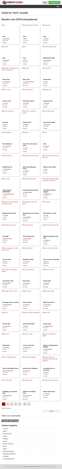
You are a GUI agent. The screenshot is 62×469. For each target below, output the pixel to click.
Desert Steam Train (49, 391)
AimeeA (26, 103)
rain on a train (6, 101)
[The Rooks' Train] (31, 384)
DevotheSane (7, 169)
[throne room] (51, 317)
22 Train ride (6, 324)
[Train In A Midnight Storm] (11, 361)
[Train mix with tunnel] (11, 115)
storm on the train (28, 345)
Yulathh (6, 215)
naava (26, 147)
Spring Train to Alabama (30, 368)
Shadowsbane (8, 395)
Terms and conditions (18, 466)
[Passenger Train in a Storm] (11, 295)
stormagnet (7, 81)
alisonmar (27, 304)
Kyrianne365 (27, 238)
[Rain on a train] (11, 94)
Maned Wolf (7, 283)
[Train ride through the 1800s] (31, 29)
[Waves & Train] (31, 295)
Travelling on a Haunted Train (9, 392)
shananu (26, 171)
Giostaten (6, 347)
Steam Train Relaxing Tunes (29, 167)
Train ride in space (28, 101)
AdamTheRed (28, 192)
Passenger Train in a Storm (10, 302)
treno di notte (6, 259)
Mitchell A (6, 60)
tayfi (46, 169)
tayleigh (47, 103)
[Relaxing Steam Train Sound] (31, 160)
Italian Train (6, 345)
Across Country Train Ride (51, 259)
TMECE (26, 124)
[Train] (51, 137)
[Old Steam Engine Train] (51, 51)
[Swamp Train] (51, 72)
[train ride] (11, 317)
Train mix (5, 122)
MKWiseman (48, 194)
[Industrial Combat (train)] (31, 183)
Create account (54, 2)
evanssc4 (27, 261)
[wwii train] (11, 51)
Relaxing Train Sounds (9, 213)
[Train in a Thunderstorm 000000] (51, 338)
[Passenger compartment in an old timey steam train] (11, 72)
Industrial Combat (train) (30, 190)
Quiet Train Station (29, 324)
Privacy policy (8, 466)
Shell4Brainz (27, 347)
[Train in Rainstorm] (31, 229)
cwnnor (47, 372)
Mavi (5, 124)
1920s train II (27, 122)
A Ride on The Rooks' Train (29, 392)
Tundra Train (47, 281)
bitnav (5, 261)
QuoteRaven (48, 60)
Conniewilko (7, 146)
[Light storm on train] (51, 274)
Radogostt (48, 124)
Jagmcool (47, 240)
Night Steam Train (48, 302)
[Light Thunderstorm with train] (51, 229)
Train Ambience (7, 144)
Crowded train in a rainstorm (49, 369)
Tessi (25, 60)
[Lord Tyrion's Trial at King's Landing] (11, 274)
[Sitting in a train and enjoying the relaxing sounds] (11, 206)
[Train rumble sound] (51, 115)
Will (25, 38)
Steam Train (6, 79)
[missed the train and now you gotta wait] (51, 160)
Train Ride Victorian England (49, 190)
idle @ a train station (49, 167)
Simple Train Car (7, 167)
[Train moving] (11, 183)
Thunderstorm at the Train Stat (31, 214)
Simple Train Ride (28, 259)
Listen (5, 33)
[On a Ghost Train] (11, 384)
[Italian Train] (11, 338)
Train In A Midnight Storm (10, 368)
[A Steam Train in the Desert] (51, 384)
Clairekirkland (8, 304)
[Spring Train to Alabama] (31, 361)
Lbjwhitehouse (49, 326)
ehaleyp (47, 146)
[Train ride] (31, 137)
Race (46, 81)
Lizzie (46, 215)
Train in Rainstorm (28, 236)
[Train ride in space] (31, 94)
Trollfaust (47, 393)
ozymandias (7, 326)
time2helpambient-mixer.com (49, 466)
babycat (47, 283)
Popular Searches (6, 408)
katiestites (7, 38)
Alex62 (46, 38)
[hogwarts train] (51, 94)
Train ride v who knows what (30, 144)
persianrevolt (28, 395)
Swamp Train (47, 79)
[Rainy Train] (31, 72)
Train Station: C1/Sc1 (49, 213)
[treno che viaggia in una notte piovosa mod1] (11, 252)
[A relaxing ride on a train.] (11, 229)
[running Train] (51, 29)
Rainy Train (26, 79)
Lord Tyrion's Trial (7, 281)
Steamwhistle (48, 349)
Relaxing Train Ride (49, 58)
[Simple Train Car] (11, 160)
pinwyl (6, 103)
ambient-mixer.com (14, 2)
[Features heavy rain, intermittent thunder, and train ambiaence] (51, 361)
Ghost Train (26, 281)
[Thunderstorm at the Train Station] (31, 206)
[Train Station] (51, 206)
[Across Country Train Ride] (51, 252)
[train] (11, 29)
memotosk (27, 370)
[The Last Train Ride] (31, 274)
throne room (47, 324)
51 (24, 404)
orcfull (26, 326)
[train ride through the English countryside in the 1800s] (51, 183)
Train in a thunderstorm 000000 (50, 346)
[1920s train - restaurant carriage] (31, 115)
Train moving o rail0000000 (7, 190)
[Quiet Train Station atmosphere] (31, 317)
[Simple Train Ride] (31, 252)
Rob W (46, 261)
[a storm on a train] (31, 338)
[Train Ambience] (11, 137)
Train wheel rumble (49, 122)
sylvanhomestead (29, 81)
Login (45, 2)
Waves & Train (27, 302)
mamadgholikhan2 (9, 194)
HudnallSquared (8, 370)
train (3, 36)
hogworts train (47, 101)
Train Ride (5, 236)
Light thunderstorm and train (50, 237)
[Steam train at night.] (51, 295)
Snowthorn (27, 283)
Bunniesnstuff (8, 238)
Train (24, 36)
